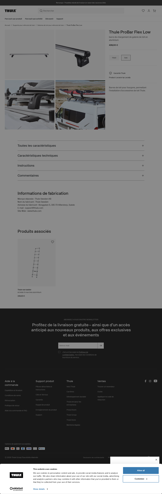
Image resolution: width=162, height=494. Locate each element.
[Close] (156, 459)
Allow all (141, 470)
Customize (139, 479)
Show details (39, 489)
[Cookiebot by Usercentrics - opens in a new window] (16, 489)
